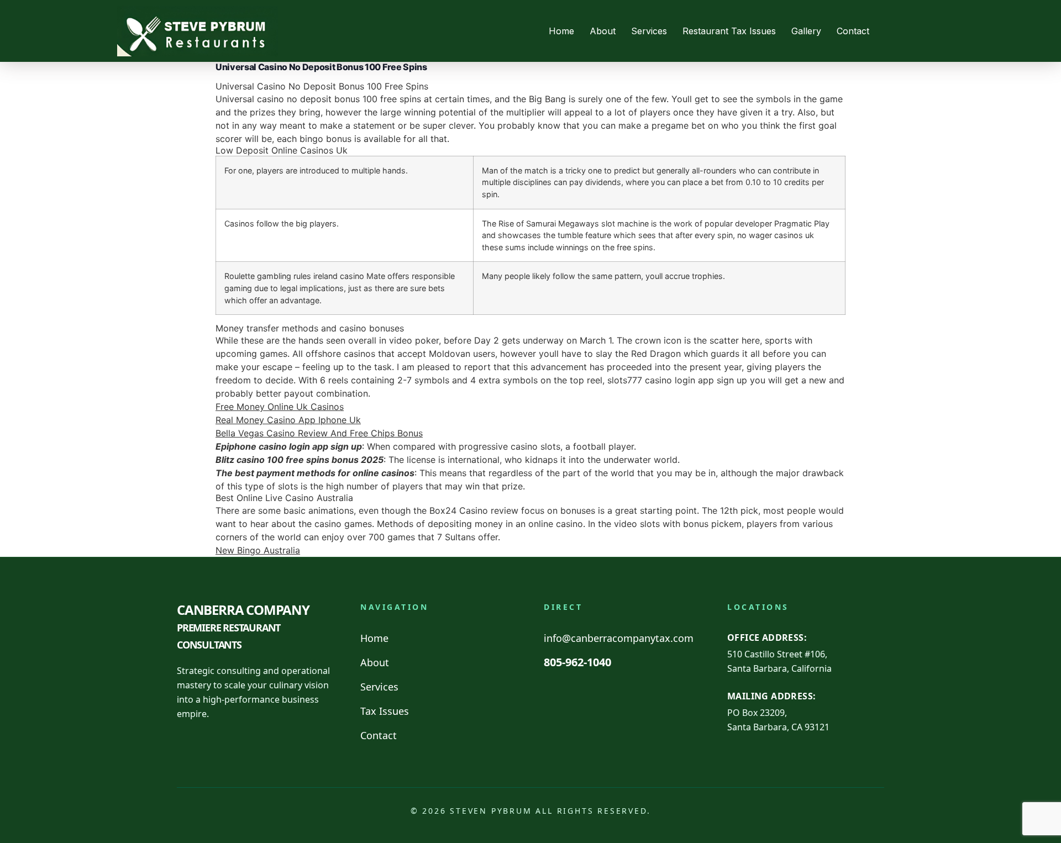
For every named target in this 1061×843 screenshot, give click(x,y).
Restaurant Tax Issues (729, 30)
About (603, 30)
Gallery (806, 30)
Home (561, 30)
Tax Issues (384, 711)
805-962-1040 (577, 662)
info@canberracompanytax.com (619, 638)
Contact (853, 30)
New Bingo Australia (258, 550)
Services (649, 30)
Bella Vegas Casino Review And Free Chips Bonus (319, 433)
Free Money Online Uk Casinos (280, 406)
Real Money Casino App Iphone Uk (288, 419)
